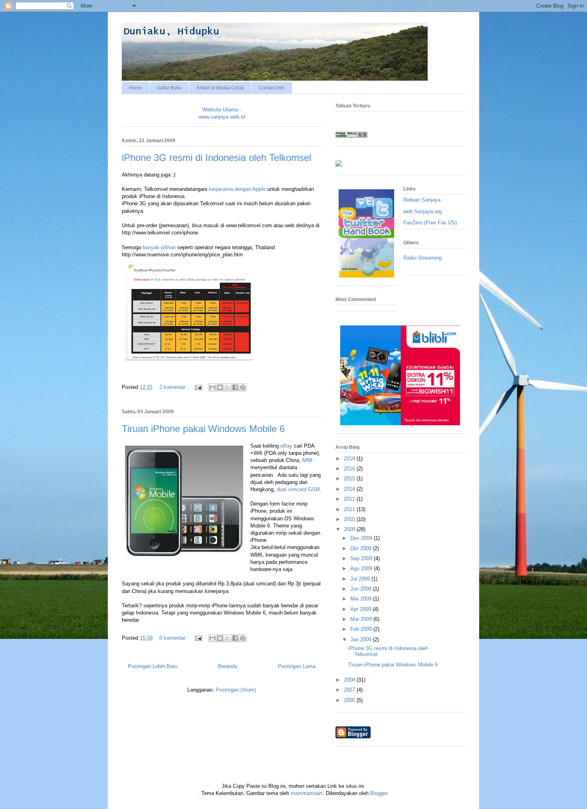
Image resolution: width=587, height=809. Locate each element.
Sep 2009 (362, 558)
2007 (350, 690)
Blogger (378, 793)
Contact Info (272, 88)
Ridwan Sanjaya (421, 200)
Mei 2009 (361, 599)
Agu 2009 (362, 568)
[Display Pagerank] (351, 136)
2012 (350, 499)
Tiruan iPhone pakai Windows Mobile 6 (203, 428)
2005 (350, 700)
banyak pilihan (159, 247)
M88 (307, 460)
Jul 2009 (360, 579)
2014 (350, 489)
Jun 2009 (361, 589)
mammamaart (307, 793)
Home (135, 88)
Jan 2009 (361, 639)
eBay (286, 446)
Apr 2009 (361, 609)
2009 (350, 529)
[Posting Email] (198, 387)
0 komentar (172, 638)
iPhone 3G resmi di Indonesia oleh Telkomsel (216, 157)
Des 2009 (362, 538)
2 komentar (172, 387)
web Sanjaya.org (422, 211)
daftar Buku (169, 88)
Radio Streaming (422, 258)
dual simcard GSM (298, 489)
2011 (350, 509)
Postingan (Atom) (236, 690)
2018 (350, 459)
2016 (350, 469)
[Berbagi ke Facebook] (235, 387)
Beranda (227, 666)
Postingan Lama (296, 666)
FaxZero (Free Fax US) (430, 223)
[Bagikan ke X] (228, 387)
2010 (350, 519)
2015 (350, 479)
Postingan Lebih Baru (152, 666)
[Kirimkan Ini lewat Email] (212, 387)
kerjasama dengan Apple (237, 189)
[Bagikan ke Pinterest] (243, 387)
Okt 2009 (361, 548)
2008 (350, 680)
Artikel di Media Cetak (220, 88)
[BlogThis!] (220, 387)
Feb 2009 (361, 629)
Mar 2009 (361, 619)
